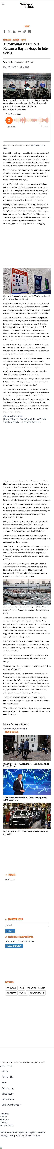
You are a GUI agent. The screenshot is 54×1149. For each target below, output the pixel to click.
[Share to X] (9, 32)
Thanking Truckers (12, 422)
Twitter (3, 1116)
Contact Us (7, 1077)
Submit (10, 931)
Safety (23, 40)
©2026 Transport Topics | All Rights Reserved (22, 1132)
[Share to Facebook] (4, 32)
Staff (4, 1082)
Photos (14, 419)
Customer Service (11, 1104)
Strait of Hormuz (36, 988)
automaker (8, 728)
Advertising (7, 1088)
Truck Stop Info (27, 419)
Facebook (4, 1113)
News (6, 419)
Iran (22, 988)
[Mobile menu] (3, 4)
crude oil (11, 988)
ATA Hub (41, 419)
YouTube (4, 1119)
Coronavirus (21, 728)
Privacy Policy (6, 1135)
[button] (24, 32)
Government (7, 40)
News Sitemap (33, 1135)
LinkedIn (4, 1122)
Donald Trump (37, 993)
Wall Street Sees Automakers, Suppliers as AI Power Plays (26, 765)
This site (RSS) (7, 1125)
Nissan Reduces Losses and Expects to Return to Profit (26, 833)
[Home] (27, 5)
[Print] (29, 32)
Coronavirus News (12, 416)
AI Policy (20, 1135)
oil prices (11, 993)
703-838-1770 (6, 1066)
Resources (7, 1099)
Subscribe (9, 941)
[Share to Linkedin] (14, 32)
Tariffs (23, 993)
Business (16, 40)
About (5, 1071)
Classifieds (7, 1093)
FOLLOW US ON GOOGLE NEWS (14, 946)
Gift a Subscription (26, 941)
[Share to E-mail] (19, 32)
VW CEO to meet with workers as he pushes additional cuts (25, 799)
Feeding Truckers (32, 422)
